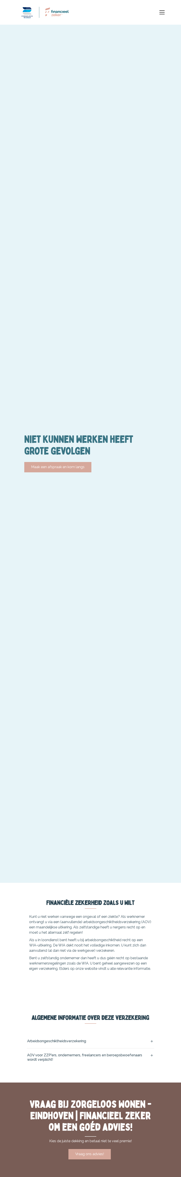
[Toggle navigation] (162, 12)
